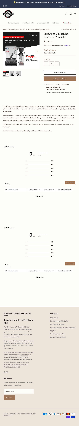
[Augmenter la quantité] (57, 63)
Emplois (53, 331)
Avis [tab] (7, 183)
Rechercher (54, 318)
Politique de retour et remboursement (62, 327)
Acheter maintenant (59, 79)
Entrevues (56, 23)
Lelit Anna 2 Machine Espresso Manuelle (38, 29)
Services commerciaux (57, 334)
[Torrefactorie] (8, 14)
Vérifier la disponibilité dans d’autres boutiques (58, 92)
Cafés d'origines (13, 23)
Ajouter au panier (60, 72)
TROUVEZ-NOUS (71, 6)
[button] (39, 161)
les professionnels (13, 357)
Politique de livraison (57, 324)
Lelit (53, 53)
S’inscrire (9, 398)
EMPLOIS (61, 6)
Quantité (47, 59)
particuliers (24, 354)
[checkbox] (64, 190)
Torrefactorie (12, 413)
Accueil (5, 29)
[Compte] (66, 14)
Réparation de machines (58, 337)
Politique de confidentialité (59, 321)
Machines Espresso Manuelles (17, 29)
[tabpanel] (39, 202)
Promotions (67, 23)
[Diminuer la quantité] (46, 63)
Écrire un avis (70, 183)
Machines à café (28, 23)
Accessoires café (43, 23)
